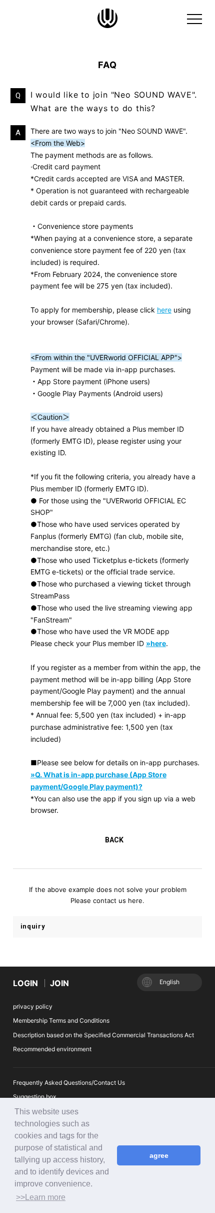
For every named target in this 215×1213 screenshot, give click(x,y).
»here (156, 643)
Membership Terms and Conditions (61, 1020)
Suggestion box (34, 1096)
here (164, 310)
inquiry (33, 926)
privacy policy (32, 1006)
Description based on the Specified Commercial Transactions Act (103, 1035)
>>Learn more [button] (41, 1197)
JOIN (59, 983)
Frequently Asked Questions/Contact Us (69, 1082)
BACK (114, 840)
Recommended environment (52, 1049)
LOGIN (25, 983)
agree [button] (159, 1155)
